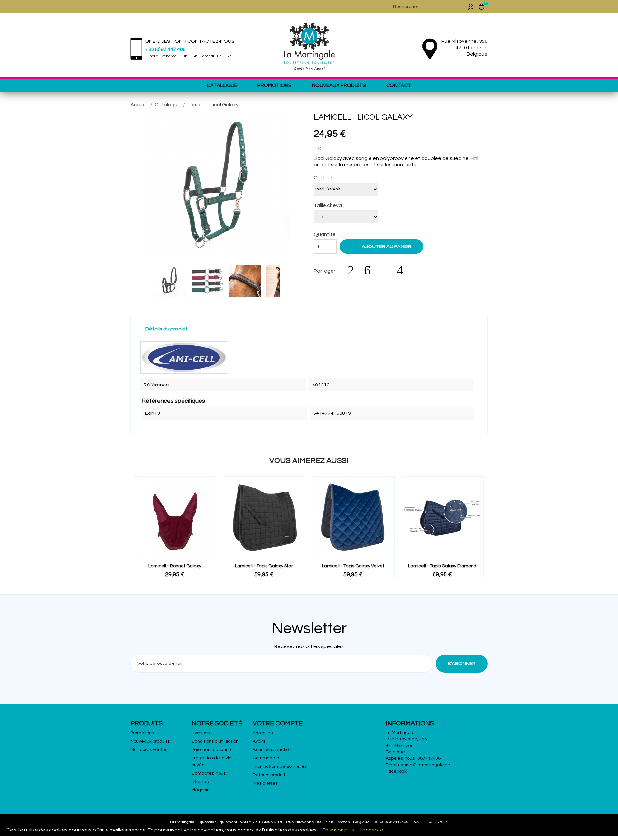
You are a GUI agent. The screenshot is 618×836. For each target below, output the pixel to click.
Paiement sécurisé (211, 750)
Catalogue (222, 85)
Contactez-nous (209, 773)
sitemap (200, 781)
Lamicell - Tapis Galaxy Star (264, 566)
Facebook (396, 771)
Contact (398, 85)
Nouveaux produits (339, 85)
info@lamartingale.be (427, 765)
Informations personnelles (280, 766)
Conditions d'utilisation (215, 741)
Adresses (263, 733)
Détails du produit (166, 328)
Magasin (201, 790)
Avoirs (259, 741)
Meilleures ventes (148, 750)
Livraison (201, 733)
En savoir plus (338, 829)
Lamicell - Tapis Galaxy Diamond (442, 566)
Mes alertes (265, 783)
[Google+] (386, 270)
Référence (156, 384)
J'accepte (371, 829)
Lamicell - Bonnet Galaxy (174, 566)
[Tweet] (370, 270)
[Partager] (354, 270)
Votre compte (278, 723)
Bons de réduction (272, 750)
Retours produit (269, 775)
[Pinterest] (403, 270)
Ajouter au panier (382, 246)
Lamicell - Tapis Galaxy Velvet (353, 566)
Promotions (275, 85)
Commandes (266, 758)
